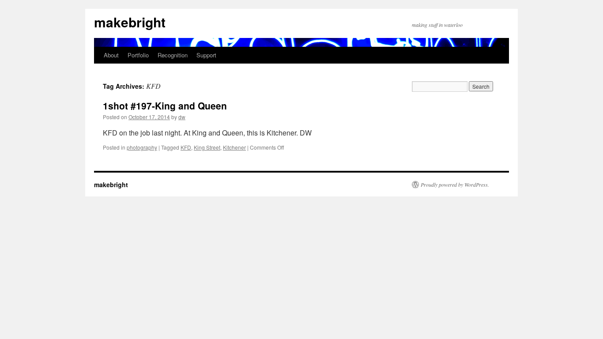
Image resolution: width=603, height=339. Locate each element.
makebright (130, 21)
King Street (207, 147)
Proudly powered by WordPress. (455, 184)
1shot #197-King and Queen (165, 105)
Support (206, 55)
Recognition (173, 55)
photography (142, 147)
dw (181, 117)
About (111, 55)
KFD (186, 147)
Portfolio (138, 55)
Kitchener (234, 147)
